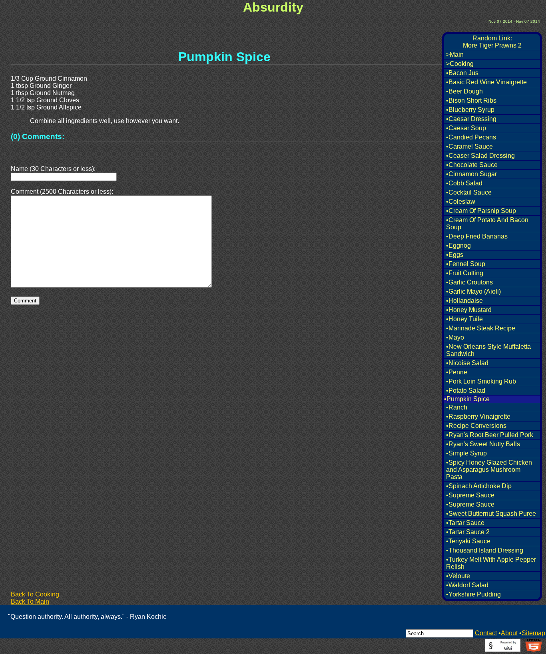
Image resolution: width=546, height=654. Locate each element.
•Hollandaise (464, 300)
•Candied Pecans (471, 137)
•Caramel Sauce (469, 146)
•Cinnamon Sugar (471, 174)
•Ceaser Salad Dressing (480, 155)
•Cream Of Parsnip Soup (481, 210)
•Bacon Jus (462, 73)
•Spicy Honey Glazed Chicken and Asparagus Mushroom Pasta (489, 469)
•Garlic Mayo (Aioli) (473, 291)
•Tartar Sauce (465, 522)
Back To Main (30, 601)
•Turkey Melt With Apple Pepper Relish (491, 563)
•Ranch (456, 407)
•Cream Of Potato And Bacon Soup (487, 224)
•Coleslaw (460, 201)
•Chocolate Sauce (472, 164)
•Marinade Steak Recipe (480, 328)
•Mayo (455, 337)
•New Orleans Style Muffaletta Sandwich (488, 350)
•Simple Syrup (466, 453)
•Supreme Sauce (470, 495)
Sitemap (533, 633)
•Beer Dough (464, 91)
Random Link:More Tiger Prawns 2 (492, 42)
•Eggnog (458, 245)
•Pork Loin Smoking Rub (481, 381)
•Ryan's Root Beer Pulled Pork (489, 434)
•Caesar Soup (466, 128)
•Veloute (458, 575)
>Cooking (460, 63)
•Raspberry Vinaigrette (478, 416)
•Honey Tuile (464, 319)
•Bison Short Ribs (471, 100)
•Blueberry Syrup (470, 109)
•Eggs (454, 254)
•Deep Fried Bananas (477, 236)
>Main (455, 54)
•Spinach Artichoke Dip (479, 486)
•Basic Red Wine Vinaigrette (486, 82)
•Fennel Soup (465, 263)
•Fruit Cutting (464, 273)
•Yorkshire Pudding (473, 594)
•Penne (456, 372)
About (509, 633)
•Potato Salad (465, 390)
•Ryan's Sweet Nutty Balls (483, 444)
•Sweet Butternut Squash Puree (491, 513)
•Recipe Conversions (476, 425)
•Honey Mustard (469, 309)
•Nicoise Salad (467, 363)
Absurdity (273, 7)
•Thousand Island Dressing (484, 550)
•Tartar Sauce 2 (468, 532)
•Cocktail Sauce (469, 192)
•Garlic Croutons (469, 282)
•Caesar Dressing (471, 118)
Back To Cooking (35, 594)
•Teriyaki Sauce (468, 541)
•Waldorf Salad (467, 585)
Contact (486, 633)
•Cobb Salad (464, 183)
